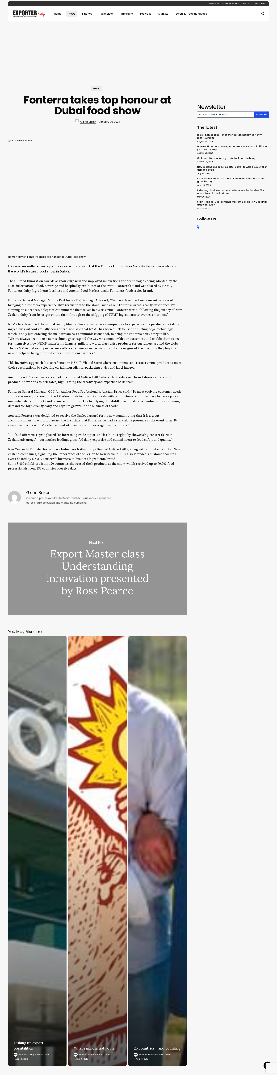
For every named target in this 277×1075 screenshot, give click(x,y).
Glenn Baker (88, 122)
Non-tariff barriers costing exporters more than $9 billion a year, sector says (232, 148)
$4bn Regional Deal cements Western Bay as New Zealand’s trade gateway (232, 203)
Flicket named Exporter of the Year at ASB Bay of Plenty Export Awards (229, 136)
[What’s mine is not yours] (97, 851)
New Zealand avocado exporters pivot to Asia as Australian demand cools (232, 168)
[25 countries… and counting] (157, 851)
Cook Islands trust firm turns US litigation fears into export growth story (231, 180)
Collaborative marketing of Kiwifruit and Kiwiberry (226, 158)
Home (12, 257)
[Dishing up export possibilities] (37, 851)
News (96, 88)
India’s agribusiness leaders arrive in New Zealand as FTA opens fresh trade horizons (230, 192)
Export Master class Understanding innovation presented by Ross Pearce (97, 568)
